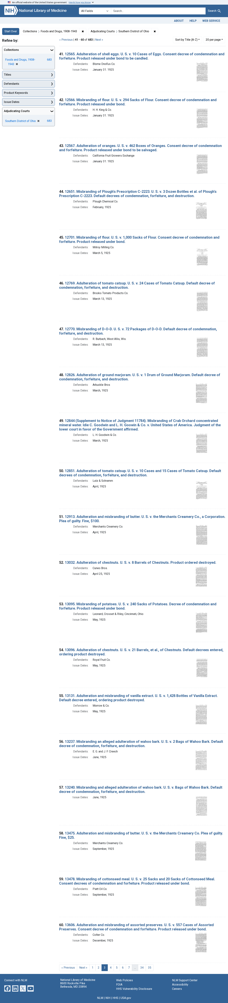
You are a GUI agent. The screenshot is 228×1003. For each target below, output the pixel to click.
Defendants (11, 83)
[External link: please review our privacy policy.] (7, 988)
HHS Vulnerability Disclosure (134, 989)
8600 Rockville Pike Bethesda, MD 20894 (73, 985)
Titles (7, 74)
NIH (107, 998)
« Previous (66, 39)
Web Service (211, 20)
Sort (186, 39)
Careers (177, 989)
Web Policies (124, 980)
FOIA (119, 984)
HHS (115, 998)
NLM (100, 998)
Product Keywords (16, 93)
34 (142, 967)
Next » (99, 39)
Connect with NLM (15, 980)
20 (213, 39)
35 (149, 967)
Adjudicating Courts (17, 111)
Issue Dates (11, 102)
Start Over (10, 31)
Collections (11, 50)
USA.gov (126, 998)
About (179, 20)
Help (193, 20)
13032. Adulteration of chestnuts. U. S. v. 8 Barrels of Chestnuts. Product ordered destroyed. (140, 562)
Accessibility (180, 984)
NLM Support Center (185, 980)
